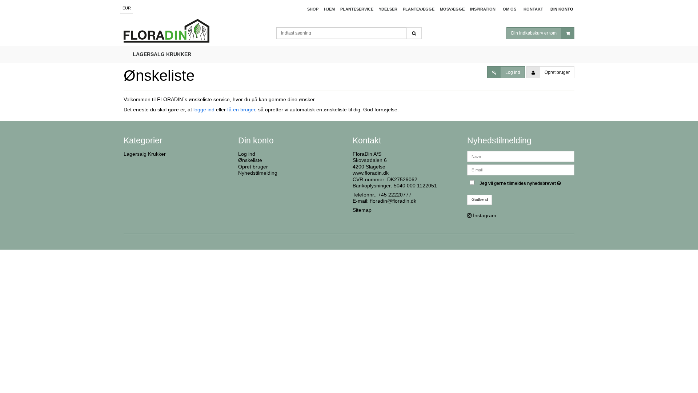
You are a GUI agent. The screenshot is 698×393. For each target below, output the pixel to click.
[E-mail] (520, 169)
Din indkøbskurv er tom (534, 33)
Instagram (484, 215)
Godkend (480, 199)
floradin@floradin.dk (393, 201)
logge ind (203, 109)
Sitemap (362, 210)
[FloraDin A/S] (196, 31)
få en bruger (241, 109)
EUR (127, 8)
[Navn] (520, 156)
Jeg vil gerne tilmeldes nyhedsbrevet (521, 182)
